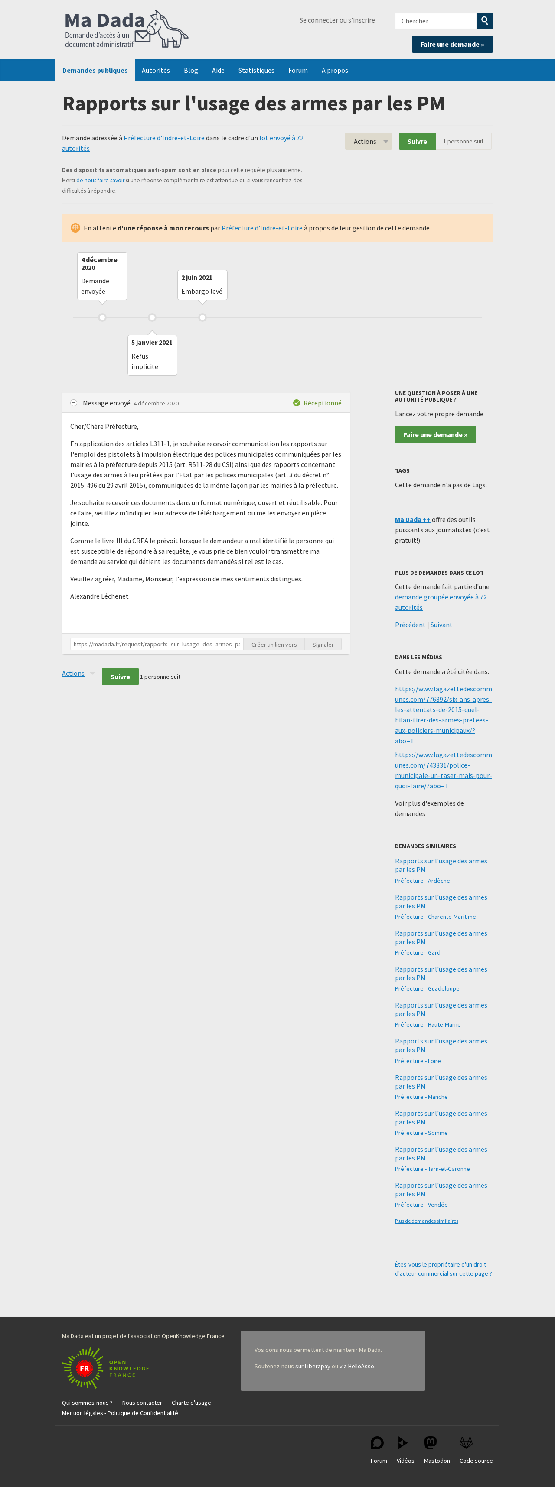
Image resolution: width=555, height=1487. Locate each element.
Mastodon (437, 1460)
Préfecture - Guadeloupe (427, 988)
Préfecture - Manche (421, 1097)
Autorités (156, 70)
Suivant (442, 624)
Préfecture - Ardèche (422, 880)
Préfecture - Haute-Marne (428, 1024)
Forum (298, 70)
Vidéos (406, 1460)
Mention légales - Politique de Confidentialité (120, 1413)
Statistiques (256, 70)
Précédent (410, 624)
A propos (335, 70)
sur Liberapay (312, 1366)
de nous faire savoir (100, 180)
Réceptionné (323, 402)
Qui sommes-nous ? (87, 1402)
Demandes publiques (95, 70)
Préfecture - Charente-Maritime (435, 916)
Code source (476, 1460)
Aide (218, 70)
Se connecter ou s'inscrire (337, 20)
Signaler (323, 644)
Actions (365, 141)
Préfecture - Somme (421, 1133)
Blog (191, 70)
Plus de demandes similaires (426, 1221)
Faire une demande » (452, 44)
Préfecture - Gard (418, 952)
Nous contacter (142, 1402)
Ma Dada (127, 29)
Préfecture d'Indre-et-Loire (164, 137)
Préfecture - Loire (418, 1061)
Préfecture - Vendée (421, 1204)
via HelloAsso (357, 1366)
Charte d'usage (191, 1402)
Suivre (417, 141)
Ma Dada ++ (413, 519)
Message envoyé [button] (107, 402)
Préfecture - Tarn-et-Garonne (432, 1169)
